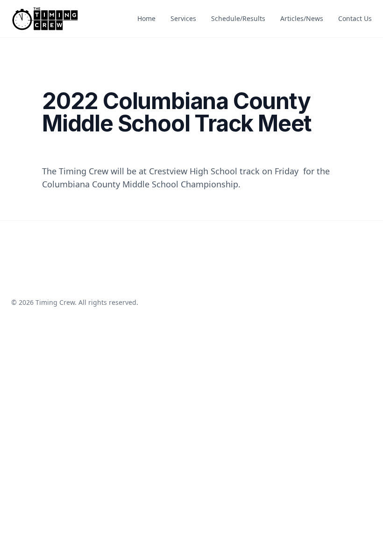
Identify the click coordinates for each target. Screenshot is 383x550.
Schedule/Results (238, 18)
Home (146, 18)
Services (183, 18)
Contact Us (355, 18)
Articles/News (301, 18)
